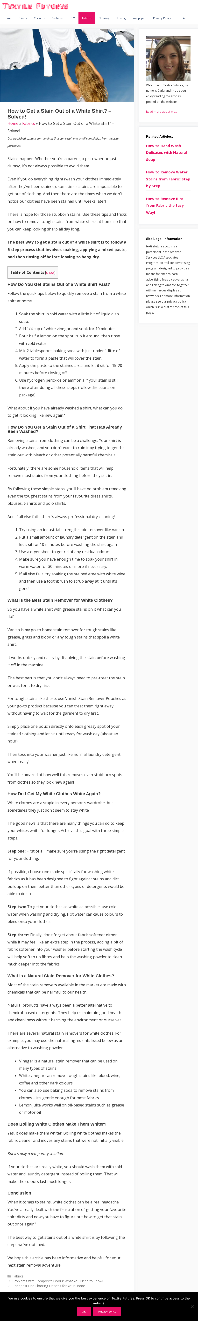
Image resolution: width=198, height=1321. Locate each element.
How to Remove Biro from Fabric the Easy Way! (165, 205)
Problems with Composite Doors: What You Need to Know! (58, 1281)
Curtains (39, 18)
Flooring (104, 18)
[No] (192, 1306)
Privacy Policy (162, 18)
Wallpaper (139, 18)
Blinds (23, 18)
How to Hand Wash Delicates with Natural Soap (166, 152)
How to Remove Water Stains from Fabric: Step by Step (168, 179)
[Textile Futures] (36, 6)
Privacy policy (107, 1311)
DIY (73, 18)
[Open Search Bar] (184, 18)
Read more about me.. (161, 112)
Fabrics (86, 18)
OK (84, 1311)
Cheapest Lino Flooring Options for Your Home (49, 1286)
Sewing (121, 18)
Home (8, 18)
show (50, 272)
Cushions (57, 18)
